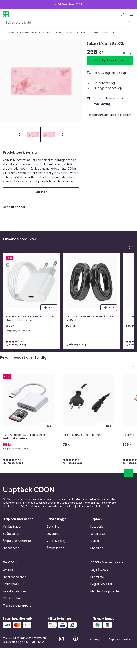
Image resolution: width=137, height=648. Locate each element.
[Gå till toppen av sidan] (128, 473)
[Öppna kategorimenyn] (131, 14)
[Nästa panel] (130, 247)
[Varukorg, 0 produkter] (122, 14)
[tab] (33, 134)
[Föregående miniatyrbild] (19, 134)
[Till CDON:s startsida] (6, 14)
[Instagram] (61, 639)
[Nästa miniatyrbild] (63, 134)
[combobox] (68, 22)
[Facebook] (75, 639)
